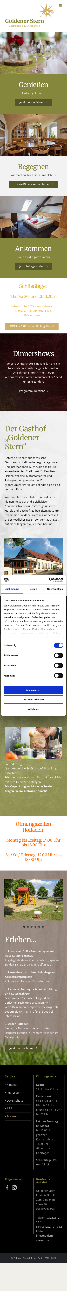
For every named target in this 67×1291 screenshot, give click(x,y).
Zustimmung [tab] (12, 588)
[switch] (58, 655)
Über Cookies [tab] (55, 588)
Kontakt (12, 1085)
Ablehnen (33, 709)
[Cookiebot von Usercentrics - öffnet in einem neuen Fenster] (49, 580)
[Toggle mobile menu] (60, 5)
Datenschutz (15, 1100)
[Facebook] (7, 1187)
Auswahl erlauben (33, 699)
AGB (9, 1108)
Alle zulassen (33, 689)
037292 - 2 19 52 (52, 1226)
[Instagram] (14, 1187)
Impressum (14, 1092)
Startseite (13, 1116)
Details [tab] (34, 588)
